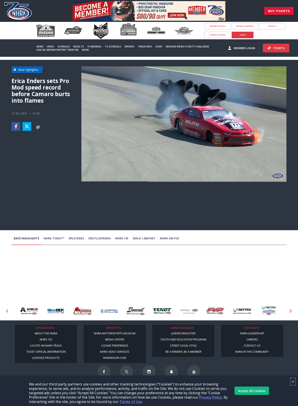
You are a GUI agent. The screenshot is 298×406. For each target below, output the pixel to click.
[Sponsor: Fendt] (136, 311)
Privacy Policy (210, 397)
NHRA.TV (272, 26)
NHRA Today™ (54, 238)
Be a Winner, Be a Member (183, 352)
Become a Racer (217, 26)
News (40, 46)
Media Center (114, 339)
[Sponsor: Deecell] (109, 311)
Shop (159, 46)
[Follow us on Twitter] (126, 371)
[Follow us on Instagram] (149, 371)
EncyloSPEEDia (100, 238)
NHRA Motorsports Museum (114, 333)
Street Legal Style (183, 345)
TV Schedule (113, 46)
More (85, 49)
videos (243, 35)
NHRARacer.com (114, 358)
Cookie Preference (114, 345)
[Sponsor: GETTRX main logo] (215, 311)
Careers (252, 339)
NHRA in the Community (252, 352)
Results (78, 46)
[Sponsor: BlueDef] (29, 311)
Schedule (64, 46)
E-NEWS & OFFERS (217, 35)
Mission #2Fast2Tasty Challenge (187, 46)
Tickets (279, 48)
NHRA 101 (121, 238)
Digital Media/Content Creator (58, 49)
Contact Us (252, 345)
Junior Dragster (183, 333)
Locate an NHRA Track (46, 345)
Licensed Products (46, 358)
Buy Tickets (279, 11)
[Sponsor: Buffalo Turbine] (56, 311)
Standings (94, 46)
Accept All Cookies (251, 391)
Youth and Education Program (183, 339)
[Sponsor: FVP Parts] (189, 311)
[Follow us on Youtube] (193, 371)
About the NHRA (45, 333)
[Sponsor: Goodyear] (269, 311)
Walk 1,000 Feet (144, 238)
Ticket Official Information (46, 352)
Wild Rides (76, 238)
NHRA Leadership (252, 333)
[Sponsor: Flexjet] (162, 311)
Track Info (145, 46)
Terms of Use (131, 401)
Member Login (244, 48)
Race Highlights (26, 238)
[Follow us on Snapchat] (171, 371)
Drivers (129, 46)
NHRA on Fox (169, 238)
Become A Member (245, 26)
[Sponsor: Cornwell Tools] (82, 311)
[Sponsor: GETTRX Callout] (242, 311)
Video (50, 46)
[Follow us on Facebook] (104, 371)
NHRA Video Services (114, 352)
